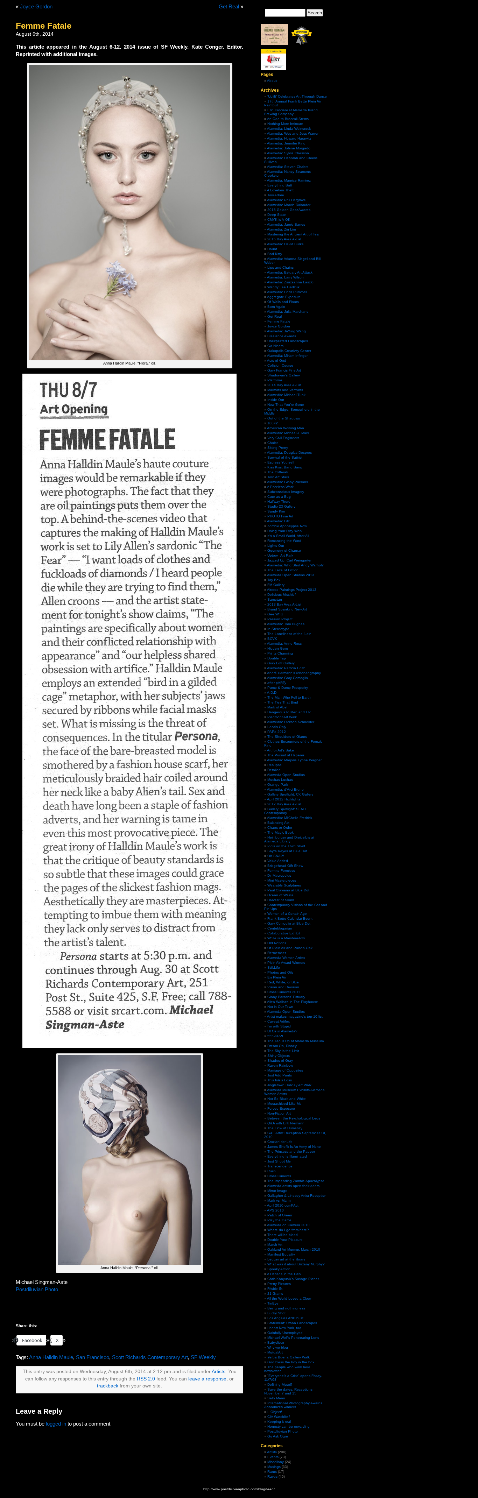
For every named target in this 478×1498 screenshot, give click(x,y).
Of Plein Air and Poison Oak (289, 948)
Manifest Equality (281, 1254)
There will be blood (282, 1235)
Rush (271, 1171)
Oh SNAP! (275, 856)
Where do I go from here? (288, 1230)
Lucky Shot (276, 1313)
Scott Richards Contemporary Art (150, 1357)
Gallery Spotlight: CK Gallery (290, 794)
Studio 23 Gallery (281, 506)
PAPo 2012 (276, 732)
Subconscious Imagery (285, 492)
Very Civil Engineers (283, 438)
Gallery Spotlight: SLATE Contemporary (285, 811)
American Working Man (285, 428)
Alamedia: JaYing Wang (286, 331)
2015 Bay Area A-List (284, 239)
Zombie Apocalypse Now (287, 526)
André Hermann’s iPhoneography (294, 673)
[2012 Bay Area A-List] (301, 43)
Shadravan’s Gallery (283, 375)
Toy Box (273, 580)
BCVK (272, 639)
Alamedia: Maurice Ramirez (289, 180)
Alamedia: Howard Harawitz (289, 138)
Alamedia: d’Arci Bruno (285, 789)
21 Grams (275, 1293)
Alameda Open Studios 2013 (290, 575)
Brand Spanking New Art (287, 609)
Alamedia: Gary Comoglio (287, 678)
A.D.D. (272, 692)
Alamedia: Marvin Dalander (288, 205)
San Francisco (92, 1357)
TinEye (273, 1303)
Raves (272, 1476)
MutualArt (275, 1352)
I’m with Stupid (279, 1026)
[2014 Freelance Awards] (274, 43)
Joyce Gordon (36, 6)
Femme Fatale (278, 321)
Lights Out (275, 545)
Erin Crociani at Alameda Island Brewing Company (291, 112)
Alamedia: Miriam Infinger (287, 356)
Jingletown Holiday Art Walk (289, 1085)
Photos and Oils (280, 972)
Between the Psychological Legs (293, 1118)
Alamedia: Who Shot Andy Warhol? (295, 565)
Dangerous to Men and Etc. (289, 712)
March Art (274, 1244)
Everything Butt (279, 185)
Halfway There (278, 501)
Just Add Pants (279, 1075)
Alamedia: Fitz (278, 521)
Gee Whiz (275, 614)
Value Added (277, 861)
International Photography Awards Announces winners (293, 1405)
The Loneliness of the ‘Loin (289, 634)
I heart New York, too (284, 1328)
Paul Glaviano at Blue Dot (288, 890)
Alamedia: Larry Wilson (285, 277)
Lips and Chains (280, 267)
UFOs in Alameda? (282, 1031)
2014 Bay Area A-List (284, 385)
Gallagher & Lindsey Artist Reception (296, 1195)
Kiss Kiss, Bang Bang (284, 467)
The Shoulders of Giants (287, 737)
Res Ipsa (274, 765)
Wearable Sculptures (284, 885)
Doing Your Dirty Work (284, 531)
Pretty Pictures (279, 1284)
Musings (274, 1467)
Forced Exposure (281, 1108)
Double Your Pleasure (285, 1240)
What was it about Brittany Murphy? (296, 1264)
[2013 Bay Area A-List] (273, 69)
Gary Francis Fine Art (284, 370)
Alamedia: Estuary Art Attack (289, 272)
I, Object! (274, 1412)
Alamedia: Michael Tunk (286, 395)
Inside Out (275, 400)
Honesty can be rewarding (288, 1426)
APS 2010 (275, 1210)
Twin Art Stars (278, 477)
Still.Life (273, 967)
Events (273, 1457)
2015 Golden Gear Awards (288, 210)
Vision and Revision (283, 987)
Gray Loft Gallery (281, 663)
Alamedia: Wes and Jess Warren (293, 133)
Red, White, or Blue (283, 982)
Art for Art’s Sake (280, 750)
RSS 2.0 (146, 1379)
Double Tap (276, 658)
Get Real (229, 6)
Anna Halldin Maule (51, 1357)
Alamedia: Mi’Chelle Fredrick (289, 818)
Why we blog (277, 1347)
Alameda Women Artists (286, 958)
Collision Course (280, 365)
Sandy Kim (276, 511)
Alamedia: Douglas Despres (289, 452)
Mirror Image (277, 1191)
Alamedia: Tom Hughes (285, 624)
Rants (272, 1472)
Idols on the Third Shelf (286, 846)
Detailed (274, 770)
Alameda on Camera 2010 (288, 1225)
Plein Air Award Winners (286, 962)
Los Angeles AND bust (285, 1318)
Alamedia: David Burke (285, 244)
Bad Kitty (274, 254)
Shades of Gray (280, 1060)
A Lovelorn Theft (280, 190)
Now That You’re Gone (285, 405)
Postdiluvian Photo (37, 1289)
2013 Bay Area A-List (284, 604)
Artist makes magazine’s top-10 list (295, 1016)
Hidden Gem (277, 648)
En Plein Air (276, 977)
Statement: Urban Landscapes (292, 1323)
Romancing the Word (284, 541)
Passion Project (280, 619)
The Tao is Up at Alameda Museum (295, 1041)
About (272, 81)
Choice (273, 443)
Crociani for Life (280, 1142)
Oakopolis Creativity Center (289, 351)
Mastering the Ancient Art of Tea (293, 234)
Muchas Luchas (280, 780)
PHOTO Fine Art (280, 516)
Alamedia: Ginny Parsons (287, 482)
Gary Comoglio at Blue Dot (288, 923)
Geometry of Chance (284, 550)
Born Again (276, 307)
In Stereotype (278, 629)
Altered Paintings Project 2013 (291, 590)
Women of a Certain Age (287, 914)
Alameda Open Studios (286, 775)
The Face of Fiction (282, 570)
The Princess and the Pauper (291, 1151)
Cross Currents (279, 1176)
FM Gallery (275, 585)
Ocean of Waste (280, 895)
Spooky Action (278, 1269)
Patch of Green (279, 1215)
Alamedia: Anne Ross (284, 643)
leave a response (207, 1379)
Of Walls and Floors (283, 302)
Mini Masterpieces (281, 880)
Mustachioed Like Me (284, 1103)
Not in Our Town (280, 1007)
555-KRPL (275, 1036)
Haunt (272, 249)
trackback (107, 1386)
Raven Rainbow (280, 1065)
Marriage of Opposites (285, 1070)
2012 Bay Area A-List (284, 804)
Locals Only (276, 727)
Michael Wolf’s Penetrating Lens (293, 1338)
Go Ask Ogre (277, 1436)
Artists (218, 1371)
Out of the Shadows (283, 418)
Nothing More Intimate (285, 124)
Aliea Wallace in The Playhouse (292, 1002)
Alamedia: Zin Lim (281, 229)
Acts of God (276, 360)
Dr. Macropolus (279, 875)
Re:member (276, 953)
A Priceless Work (280, 487)
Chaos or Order (279, 827)
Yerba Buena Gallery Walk (288, 1357)
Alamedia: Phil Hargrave (286, 200)
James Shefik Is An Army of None (294, 1147)
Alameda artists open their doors (293, 1186)
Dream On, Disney (282, 1046)
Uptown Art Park (280, 555)
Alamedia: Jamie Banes (286, 224)
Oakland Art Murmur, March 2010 (293, 1249)
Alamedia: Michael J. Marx (288, 433)
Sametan (274, 599)
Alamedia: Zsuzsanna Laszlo (290, 282)
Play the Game (279, 1220)
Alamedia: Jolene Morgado (288, 148)
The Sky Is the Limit (283, 1051)
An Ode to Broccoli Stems (288, 119)
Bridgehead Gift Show (285, 866)
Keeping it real (279, 1421)
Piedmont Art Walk (282, 717)
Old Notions (276, 943)
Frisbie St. (275, 1289)
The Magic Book (280, 832)
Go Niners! (275, 346)
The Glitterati (277, 472)
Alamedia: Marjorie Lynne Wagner (294, 760)
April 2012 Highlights (283, 799)
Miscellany (275, 1462)
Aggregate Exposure (284, 297)
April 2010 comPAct (282, 1205)
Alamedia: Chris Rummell (287, 292)
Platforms (274, 380)
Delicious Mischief (281, 594)
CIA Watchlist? (278, 1417)
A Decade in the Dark (284, 1274)
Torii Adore (275, 195)
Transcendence (280, 1166)
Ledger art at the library (286, 1259)
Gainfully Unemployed (285, 1333)
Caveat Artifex (278, 1021)
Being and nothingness (286, 1308)
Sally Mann (276, 1398)
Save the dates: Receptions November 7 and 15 (288, 1391)
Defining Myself (279, 1384)
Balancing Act (278, 823)
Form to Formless (281, 870)
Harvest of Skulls (280, 900)
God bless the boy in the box (290, 1362)
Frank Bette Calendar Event (289, 918)
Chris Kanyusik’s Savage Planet (293, 1279)
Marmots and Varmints (285, 390)
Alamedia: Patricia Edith (286, 668)
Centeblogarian (279, 928)
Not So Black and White (286, 1099)
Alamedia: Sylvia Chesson (288, 153)
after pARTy (276, 683)
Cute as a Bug (279, 497)
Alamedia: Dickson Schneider (290, 722)
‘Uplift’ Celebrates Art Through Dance (297, 96)
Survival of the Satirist (284, 457)
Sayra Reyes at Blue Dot (287, 851)
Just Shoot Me (279, 1161)
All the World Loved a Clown (289, 1298)
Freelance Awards (281, 336)
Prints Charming (280, 653)
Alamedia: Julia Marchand (288, 311)
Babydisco (275, 1342)
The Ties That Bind (282, 702)
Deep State (276, 215)
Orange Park (277, 784)
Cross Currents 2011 (283, 992)
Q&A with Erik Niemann (285, 1123)
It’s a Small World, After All (288, 536)
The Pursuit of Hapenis (285, 755)
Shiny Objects (278, 1056)
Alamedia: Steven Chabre (288, 167)
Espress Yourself (280, 462)
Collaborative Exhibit (283, 933)
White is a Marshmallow (286, 938)
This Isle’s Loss (279, 1080)
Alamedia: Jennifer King (286, 143)
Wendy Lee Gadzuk (283, 287)
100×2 (272, 423)
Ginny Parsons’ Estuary (286, 997)
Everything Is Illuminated (287, 1156)
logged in (56, 1424)
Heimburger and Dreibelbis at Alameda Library (289, 839)
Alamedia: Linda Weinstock (289, 128)
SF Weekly (203, 1357)
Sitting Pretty (277, 448)
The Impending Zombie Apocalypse (295, 1181)
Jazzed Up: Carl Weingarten (289, 560)
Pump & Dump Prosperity (287, 688)
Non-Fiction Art (279, 1113)
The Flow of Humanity (284, 1128)
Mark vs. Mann (279, 1200)
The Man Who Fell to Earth (289, 697)
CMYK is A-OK (278, 219)
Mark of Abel (277, 707)
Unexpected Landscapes (287, 341)
